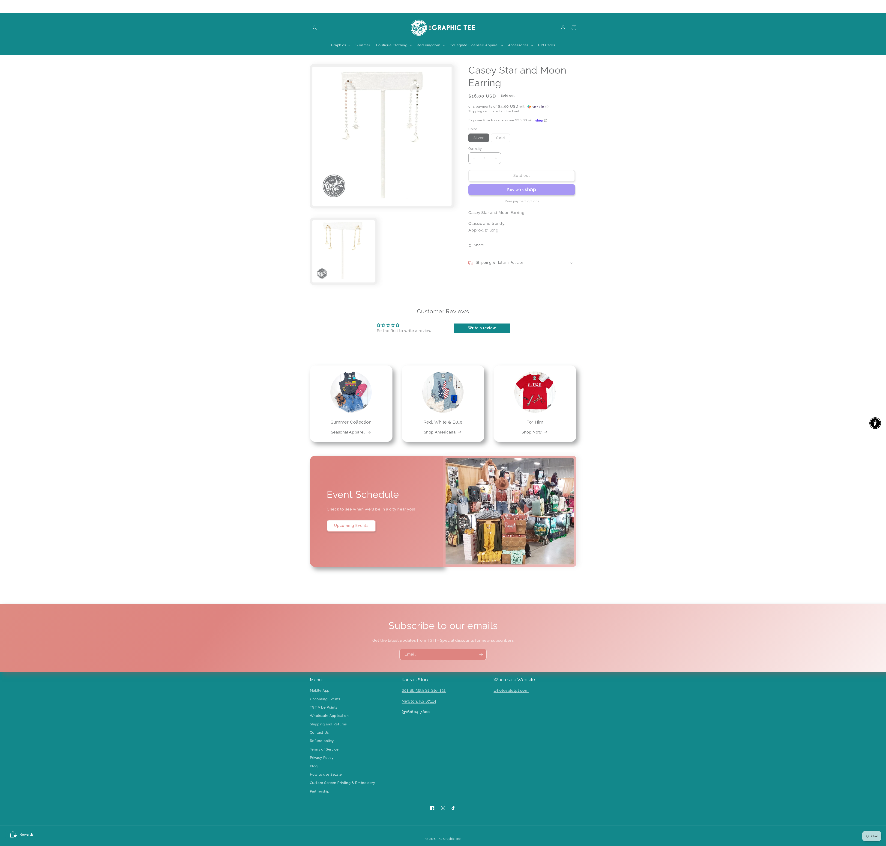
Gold (503, 139)
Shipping (475, 111)
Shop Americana (440, 432)
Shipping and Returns (328, 724)
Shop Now (531, 432)
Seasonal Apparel (348, 432)
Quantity (475, 149)
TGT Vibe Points (323, 707)
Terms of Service (324, 749)
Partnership (319, 791)
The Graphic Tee (449, 838)
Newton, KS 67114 (419, 701)
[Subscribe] (481, 654)
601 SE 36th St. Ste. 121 (424, 690)
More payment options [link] (522, 201)
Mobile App (319, 690)
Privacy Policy (322, 758)
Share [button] (479, 245)
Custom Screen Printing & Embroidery (342, 783)
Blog (314, 766)
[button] (315, 27)
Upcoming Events (351, 525)
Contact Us (319, 732)
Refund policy (322, 741)
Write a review (482, 328)
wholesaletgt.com (511, 690)
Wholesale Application (329, 716)
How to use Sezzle (326, 774)
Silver (481, 139)
